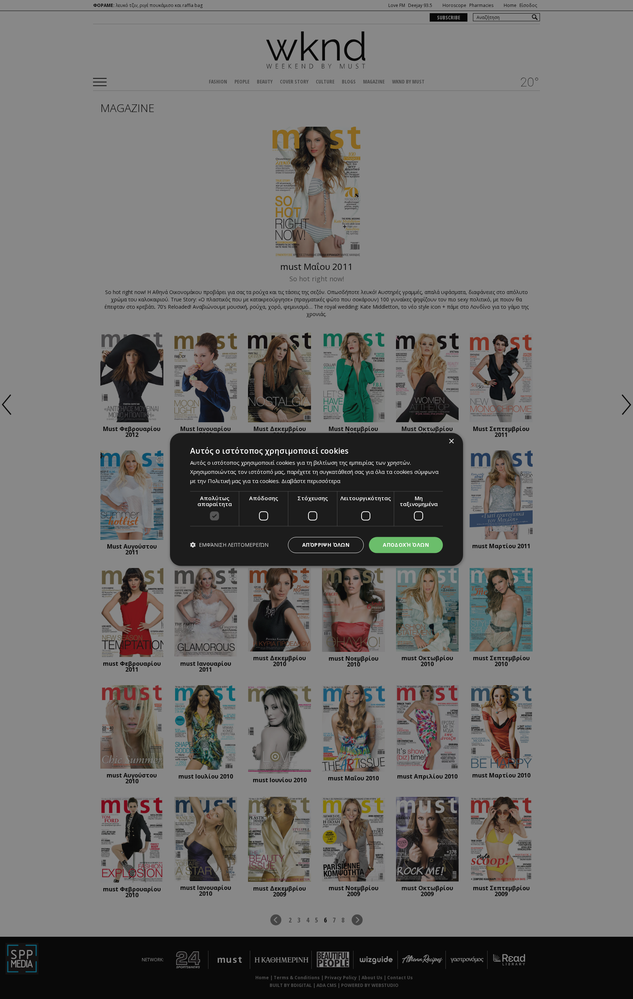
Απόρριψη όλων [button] (325, 544)
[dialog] (316, 499)
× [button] (451, 441)
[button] (229, 545)
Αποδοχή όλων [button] (406, 544)
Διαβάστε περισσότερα (310, 480)
